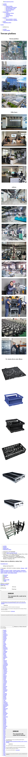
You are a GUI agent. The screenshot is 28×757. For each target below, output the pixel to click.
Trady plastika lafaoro (17, 571)
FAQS (4, 21)
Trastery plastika (9, 6)
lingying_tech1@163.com (12, 552)
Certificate (8, 14)
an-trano (5, 3)
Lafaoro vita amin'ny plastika (6, 570)
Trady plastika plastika (12, 572)
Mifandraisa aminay (7, 22)
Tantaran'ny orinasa (10, 13)
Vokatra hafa (8, 10)
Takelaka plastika (16, 570)
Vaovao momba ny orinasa (11, 19)
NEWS (4, 17)
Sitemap (22, 568)
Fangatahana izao (4, 563)
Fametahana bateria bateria (11, 7)
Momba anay (6, 12)
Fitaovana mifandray (10, 9)
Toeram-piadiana (9, 15)
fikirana (7, 16)
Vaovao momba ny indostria (11, 20)
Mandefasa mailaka (4, 584)
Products (5, 5)
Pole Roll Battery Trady (10, 8)
